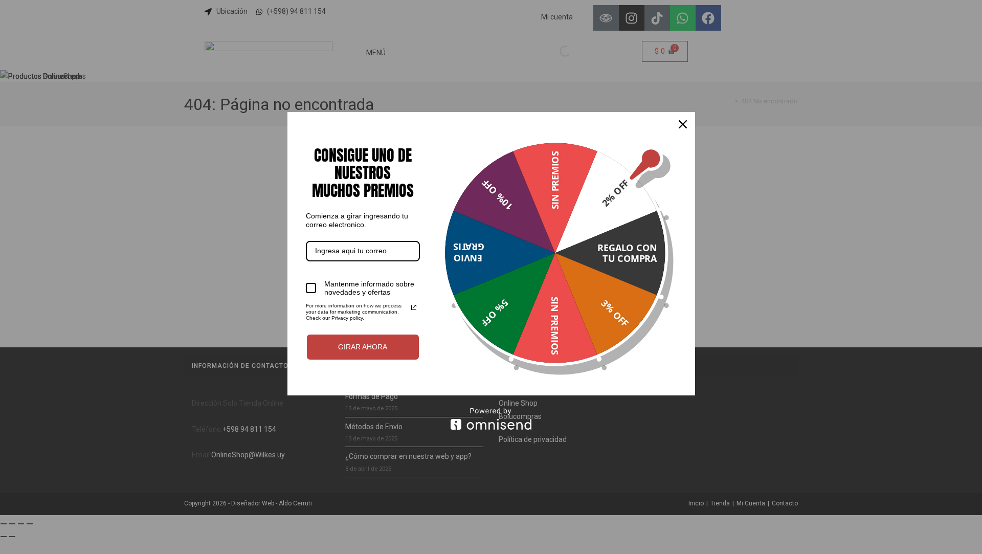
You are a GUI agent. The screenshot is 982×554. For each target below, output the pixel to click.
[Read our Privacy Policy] (414, 307)
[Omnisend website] (491, 418)
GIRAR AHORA (362, 347)
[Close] (683, 124)
